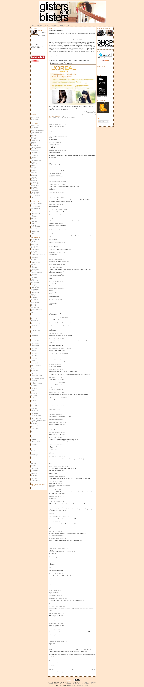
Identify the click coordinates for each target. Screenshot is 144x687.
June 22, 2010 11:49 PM (58, 218)
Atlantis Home (34, 462)
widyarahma (51, 432)
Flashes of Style (34, 357)
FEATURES (46, 25)
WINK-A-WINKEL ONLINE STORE (56, 638)
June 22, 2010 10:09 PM (57, 168)
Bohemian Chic (34, 246)
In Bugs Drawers (34, 363)
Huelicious (33, 153)
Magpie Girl (33, 294)
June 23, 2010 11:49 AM (56, 437)
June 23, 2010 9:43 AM (57, 333)
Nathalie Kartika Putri (53, 507)
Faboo (32, 337)
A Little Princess (34, 127)
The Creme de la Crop (36, 188)
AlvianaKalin (51, 456)
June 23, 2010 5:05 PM (57, 531)
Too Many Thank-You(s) (56, 30)
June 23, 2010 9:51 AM (61, 338)
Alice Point (33, 241)
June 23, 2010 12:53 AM (57, 223)
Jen (49, 437)
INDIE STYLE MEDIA (102, 96)
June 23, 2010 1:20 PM (63, 466)
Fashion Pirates (34, 468)
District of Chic (34, 333)
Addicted (33, 128)
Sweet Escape (34, 187)
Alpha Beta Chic (34, 320)
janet (50, 142)
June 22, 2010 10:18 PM (59, 184)
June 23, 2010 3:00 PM (57, 481)
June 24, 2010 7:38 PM (59, 623)
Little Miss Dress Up (35, 213)
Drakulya (51, 613)
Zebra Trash (33, 431)
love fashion (51, 124)
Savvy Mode (34, 398)
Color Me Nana (34, 327)
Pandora (33, 471)
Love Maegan (34, 380)
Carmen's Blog (34, 251)
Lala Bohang (33, 439)
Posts (100, 119)
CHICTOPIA (58, 48)
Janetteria (33, 367)
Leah (32, 211)
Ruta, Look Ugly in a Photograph (56, 359)
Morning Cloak (52, 338)
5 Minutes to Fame (35, 125)
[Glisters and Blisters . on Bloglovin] (105, 56)
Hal (49, 582)
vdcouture (51, 184)
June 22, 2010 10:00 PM (60, 124)
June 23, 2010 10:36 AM (57, 377)
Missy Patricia (34, 170)
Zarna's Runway (34, 428)
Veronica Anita (52, 538)
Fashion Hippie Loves (35, 270)
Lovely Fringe (34, 382)
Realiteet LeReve (34, 177)
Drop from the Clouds (35, 262)
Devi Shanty (33, 142)
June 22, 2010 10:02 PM (57, 131)
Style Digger (33, 304)
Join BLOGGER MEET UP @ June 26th (57, 181)
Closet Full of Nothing (35, 206)
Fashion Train (34, 275)
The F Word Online (35, 230)
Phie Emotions (34, 175)
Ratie (50, 629)
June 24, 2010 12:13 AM (61, 598)
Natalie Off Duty (34, 385)
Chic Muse (33, 465)
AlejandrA (51, 288)
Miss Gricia (33, 168)
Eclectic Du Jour (34, 145)
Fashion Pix (33, 210)
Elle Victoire (33, 264)
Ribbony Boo (34, 180)
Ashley (50, 369)
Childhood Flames (35, 467)
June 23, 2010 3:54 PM (64, 516)
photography (63, 117)
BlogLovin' (94, 111)
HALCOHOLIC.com (53, 587)
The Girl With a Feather (36, 418)
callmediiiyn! (51, 486)
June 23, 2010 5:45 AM (59, 288)
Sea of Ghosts (34, 400)
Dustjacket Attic (34, 335)
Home (72, 669)
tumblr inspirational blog (91, 114)
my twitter (59, 43)
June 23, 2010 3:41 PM (59, 501)
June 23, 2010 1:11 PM (60, 456)
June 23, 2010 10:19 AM (56, 364)
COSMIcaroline (34, 328)
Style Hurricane (34, 305)
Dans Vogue (33, 259)
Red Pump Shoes (35, 178)
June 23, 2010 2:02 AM (60, 242)
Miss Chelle (33, 167)
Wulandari (51, 392)
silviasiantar (51, 606)
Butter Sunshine (34, 247)
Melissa (50, 281)
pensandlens (51, 150)
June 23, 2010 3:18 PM (60, 496)
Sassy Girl (33, 397)
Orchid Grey (33, 390)
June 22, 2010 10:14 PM (57, 173)
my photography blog (79, 39)
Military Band (72, 48)
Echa (32, 452)
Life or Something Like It (36, 375)
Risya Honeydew (34, 182)
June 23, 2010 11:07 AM (63, 397)
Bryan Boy (33, 450)
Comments (101, 121)
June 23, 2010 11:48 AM (61, 422)
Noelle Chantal (34, 221)
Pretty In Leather (34, 393)
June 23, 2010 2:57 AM (59, 259)
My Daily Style (34, 297)
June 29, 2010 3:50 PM (58, 648)
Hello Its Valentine (35, 282)
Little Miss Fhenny (35, 163)
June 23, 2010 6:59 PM (62, 561)
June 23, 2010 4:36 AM (58, 281)
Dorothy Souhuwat (53, 353)
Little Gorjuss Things (35, 441)
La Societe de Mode (35, 372)
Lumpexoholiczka (35, 292)
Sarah (50, 333)
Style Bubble (34, 478)
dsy (49, 590)
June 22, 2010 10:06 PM (57, 142)
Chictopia (84, 114)
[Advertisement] (37, 88)
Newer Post (51, 669)
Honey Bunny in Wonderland (37, 285)
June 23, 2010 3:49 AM (57, 267)
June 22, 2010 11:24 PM (59, 197)
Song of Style (34, 477)
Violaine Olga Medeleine (36, 309)
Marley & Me (34, 216)
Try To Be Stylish (35, 193)
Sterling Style (34, 408)
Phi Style (33, 392)
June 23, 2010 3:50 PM (64, 507)
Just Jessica (34, 368)
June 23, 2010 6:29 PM (61, 538)
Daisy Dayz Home (53, 239)
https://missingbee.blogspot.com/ (56, 389)
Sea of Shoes (34, 475)
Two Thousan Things (35, 195)
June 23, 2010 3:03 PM (58, 489)
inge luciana (51, 476)
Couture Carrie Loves (35, 330)
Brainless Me (34, 135)
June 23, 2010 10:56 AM (59, 392)
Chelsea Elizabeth (53, 466)
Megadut (33, 165)
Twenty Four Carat (35, 231)
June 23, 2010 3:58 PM (56, 521)
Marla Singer (51, 242)
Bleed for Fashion (35, 322)
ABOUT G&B (39, 25)
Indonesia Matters (35, 117)
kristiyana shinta (52, 641)
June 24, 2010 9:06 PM (57, 629)
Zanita (32, 426)
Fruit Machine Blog (35, 280)
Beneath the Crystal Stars (36, 203)
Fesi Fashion (34, 277)
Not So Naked (34, 388)
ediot (50, 267)
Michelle (67, 682)
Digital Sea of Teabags (36, 332)
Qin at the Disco (34, 223)
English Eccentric (35, 266)
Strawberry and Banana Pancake (38, 183)
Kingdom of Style (35, 289)
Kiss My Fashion (34, 370)
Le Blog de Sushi (34, 373)
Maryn (50, 531)
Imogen (50, 489)
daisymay (51, 233)
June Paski (33, 157)
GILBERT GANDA (53, 548)
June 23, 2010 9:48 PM (56, 582)
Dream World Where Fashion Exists (39, 261)
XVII (32, 312)
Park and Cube (34, 473)
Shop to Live (34, 228)
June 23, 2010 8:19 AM (63, 317)
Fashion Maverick (35, 148)
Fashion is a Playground (36, 272)
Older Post (93, 669)
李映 (50, 377)
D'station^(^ (51, 453)
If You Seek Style (35, 362)
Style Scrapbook (34, 413)
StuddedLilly (51, 406)
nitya (50, 173)
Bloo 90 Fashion (34, 244)
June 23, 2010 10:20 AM (58, 369)
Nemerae (33, 300)
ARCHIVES (62, 25)
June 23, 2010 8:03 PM (58, 573)
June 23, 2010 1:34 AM (59, 233)
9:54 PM (63, 116)
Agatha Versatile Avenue (36, 132)
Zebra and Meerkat (35, 430)
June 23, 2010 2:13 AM (61, 252)
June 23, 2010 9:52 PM (56, 590)
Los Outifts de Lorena (35, 290)
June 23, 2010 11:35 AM (57, 414)
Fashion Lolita (34, 274)
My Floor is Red (34, 299)
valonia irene (51, 311)
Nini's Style (33, 387)
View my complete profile (37, 38)
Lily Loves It (33, 162)
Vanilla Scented (34, 423)
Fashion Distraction (35, 343)
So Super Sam (34, 402)
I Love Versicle (34, 155)
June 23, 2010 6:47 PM (63, 548)
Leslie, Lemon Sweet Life (54, 348)
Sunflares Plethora (35, 185)
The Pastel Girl (34, 190)
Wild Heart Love (34, 310)
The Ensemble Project (36, 415)
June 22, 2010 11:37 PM (61, 209)
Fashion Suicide (34, 150)
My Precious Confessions (36, 383)
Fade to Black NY (35, 340)
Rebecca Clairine (52, 561)
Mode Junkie (34, 218)
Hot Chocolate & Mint (35, 152)
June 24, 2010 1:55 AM (60, 606)
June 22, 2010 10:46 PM (58, 192)
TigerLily (50, 648)
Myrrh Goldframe (34, 172)
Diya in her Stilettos (35, 208)
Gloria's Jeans (34, 358)
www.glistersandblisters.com (78, 685)
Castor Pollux (34, 138)
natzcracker (51, 513)
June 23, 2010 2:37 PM (60, 476)
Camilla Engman (34, 437)
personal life (55, 117)
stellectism (51, 197)
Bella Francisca (52, 382)
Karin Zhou (51, 623)
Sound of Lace (34, 407)
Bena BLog (33, 463)
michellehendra (52, 598)
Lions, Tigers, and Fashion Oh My (38, 378)
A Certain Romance (35, 239)
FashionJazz (51, 496)
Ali (49, 364)
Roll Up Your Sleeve (35, 226)
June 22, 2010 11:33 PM (57, 204)
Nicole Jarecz (34, 444)
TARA (50, 131)
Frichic (32, 279)
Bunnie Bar (33, 205)
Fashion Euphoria (35, 345)
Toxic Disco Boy (34, 455)
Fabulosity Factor (35, 338)
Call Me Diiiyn (34, 137)
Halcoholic (33, 360)
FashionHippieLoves (53, 397)
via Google (89, 111)
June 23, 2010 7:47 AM (60, 311)
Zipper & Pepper (34, 197)
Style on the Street (35, 307)
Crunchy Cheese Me (35, 140)
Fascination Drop (34, 342)
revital (50, 223)
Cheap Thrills (34, 325)
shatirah (50, 444)
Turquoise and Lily (53, 317)
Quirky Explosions (35, 225)
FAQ (68, 25)
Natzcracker (33, 173)
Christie (50, 573)
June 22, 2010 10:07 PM (60, 150)
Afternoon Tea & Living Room (37, 130)
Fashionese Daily (35, 116)
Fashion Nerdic (34, 350)
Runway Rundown (35, 119)
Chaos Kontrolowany (35, 252)
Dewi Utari (33, 143)
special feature (71, 117)
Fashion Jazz (34, 347)
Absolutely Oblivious (35, 318)
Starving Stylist (34, 454)
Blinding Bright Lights (35, 323)
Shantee (50, 218)
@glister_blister (93, 112)
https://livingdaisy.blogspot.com (55, 595)
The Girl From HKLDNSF (36, 417)
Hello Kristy (33, 284)
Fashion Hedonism (35, 269)
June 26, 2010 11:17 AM (62, 641)
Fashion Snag (34, 352)
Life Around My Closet (36, 160)
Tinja (50, 168)
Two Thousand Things (53, 662)
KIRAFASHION (52, 252)
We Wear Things (34, 425)
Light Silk (33, 377)
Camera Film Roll (35, 249)
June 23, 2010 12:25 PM (58, 444)
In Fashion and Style (53, 578)
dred (50, 414)
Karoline (50, 192)
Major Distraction (34, 215)
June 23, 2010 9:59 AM (63, 353)
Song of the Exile (35, 405)
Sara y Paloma (52, 209)
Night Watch (33, 220)
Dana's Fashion (34, 257)
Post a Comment (52, 665)
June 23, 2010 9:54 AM (66, 348)
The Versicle (57, 62)
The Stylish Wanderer (35, 480)
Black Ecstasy (34, 133)
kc (49, 521)
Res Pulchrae (34, 395)
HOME (32, 25)
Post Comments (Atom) (60, 672)
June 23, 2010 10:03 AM (69, 359)
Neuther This (34, 443)
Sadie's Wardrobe (35, 302)
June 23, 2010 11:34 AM (60, 406)
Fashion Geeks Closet (36, 147)
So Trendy (33, 403)
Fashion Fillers (34, 267)
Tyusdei (32, 233)
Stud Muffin (33, 412)
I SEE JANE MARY (35, 287)
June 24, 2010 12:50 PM (58, 613)
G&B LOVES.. (54, 25)
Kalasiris (33, 158)
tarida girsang (52, 422)
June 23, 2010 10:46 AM (61, 382)
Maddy (50, 204)
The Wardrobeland (35, 192)
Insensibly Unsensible (36, 365)
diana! (50, 481)
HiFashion (51, 259)
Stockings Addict (34, 410)
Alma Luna (33, 242)
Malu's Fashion (34, 295)
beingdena (51, 501)
